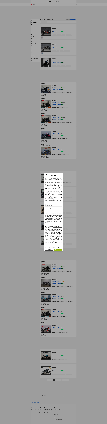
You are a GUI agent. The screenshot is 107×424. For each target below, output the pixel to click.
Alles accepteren (58, 249)
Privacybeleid (47, 247)
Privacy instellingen (49, 249)
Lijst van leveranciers (56, 247)
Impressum (51, 247)
